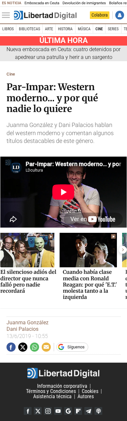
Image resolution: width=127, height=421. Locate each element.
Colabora (100, 15)
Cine (99, 29)
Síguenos (76, 347)
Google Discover (68, 411)
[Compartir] (11, 347)
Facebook (28, 411)
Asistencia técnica (52, 396)
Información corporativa (62, 386)
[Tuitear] (22, 347)
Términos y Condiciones (51, 391)
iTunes (98, 411)
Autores (86, 396)
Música (84, 29)
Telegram (88, 411)
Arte (49, 29)
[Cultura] (45, 15)
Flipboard (78, 411)
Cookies (90, 391)
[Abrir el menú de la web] (7, 15)
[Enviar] (34, 347)
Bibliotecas (29, 29)
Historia (65, 29)
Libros (8, 29)
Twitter (38, 411)
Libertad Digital (63, 373)
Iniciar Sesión (119, 15)
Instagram (48, 411)
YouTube (58, 411)
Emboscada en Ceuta (41, 3)
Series (113, 29)
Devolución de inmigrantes (84, 3)
